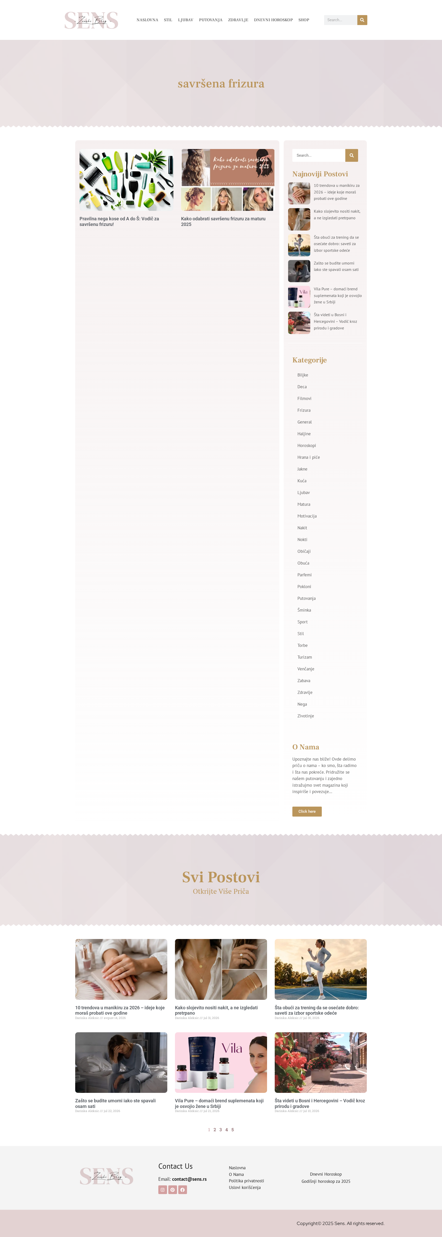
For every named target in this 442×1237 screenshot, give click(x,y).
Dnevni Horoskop (273, 19)
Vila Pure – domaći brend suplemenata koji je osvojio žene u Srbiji (338, 295)
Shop (304, 19)
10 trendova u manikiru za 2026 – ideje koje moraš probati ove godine (337, 192)
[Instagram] (162, 1189)
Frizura (304, 410)
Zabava (303, 680)
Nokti (302, 539)
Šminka (304, 610)
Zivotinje (305, 716)
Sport (302, 622)
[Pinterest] (172, 1189)
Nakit (302, 528)
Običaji (304, 551)
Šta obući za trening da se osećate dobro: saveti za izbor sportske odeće (336, 244)
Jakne (302, 469)
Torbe (302, 645)
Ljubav (185, 19)
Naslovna (147, 19)
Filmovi (304, 398)
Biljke (302, 375)
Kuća (301, 481)
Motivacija (307, 516)
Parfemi (304, 575)
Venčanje (305, 669)
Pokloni (304, 586)
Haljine (304, 434)
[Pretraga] (362, 20)
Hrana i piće (308, 457)
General (304, 422)
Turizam (304, 657)
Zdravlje (238, 19)
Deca (302, 387)
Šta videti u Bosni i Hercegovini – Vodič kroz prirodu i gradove (335, 321)
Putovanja (211, 19)
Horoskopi (306, 445)
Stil (168, 19)
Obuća (303, 563)
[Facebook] (182, 1189)
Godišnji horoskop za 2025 (326, 1181)
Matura (303, 504)
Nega (302, 704)
